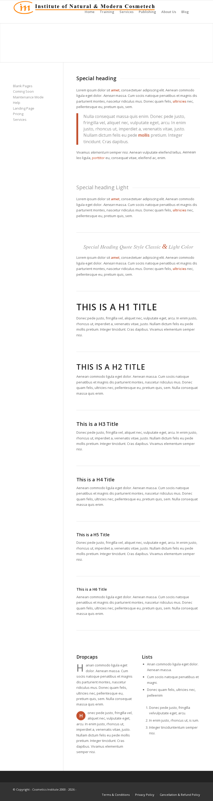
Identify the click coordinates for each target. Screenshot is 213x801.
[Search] (195, 11)
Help (16, 102)
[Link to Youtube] (196, 789)
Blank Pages (22, 86)
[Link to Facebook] (188, 789)
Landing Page (23, 108)
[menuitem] (89, 11)
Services (19, 119)
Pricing (18, 113)
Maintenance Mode (28, 97)
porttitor (98, 157)
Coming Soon (23, 91)
